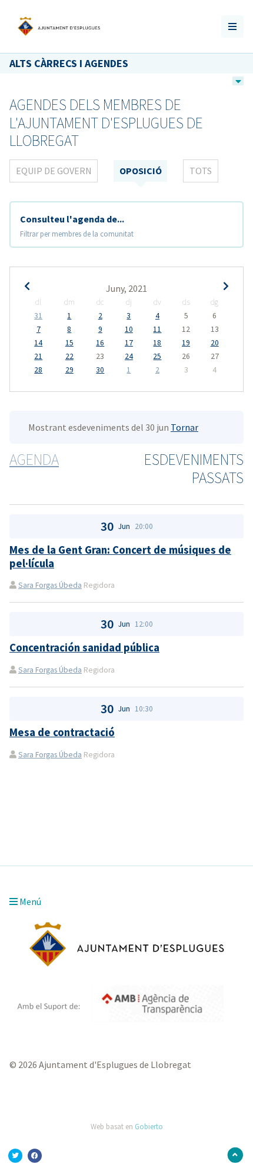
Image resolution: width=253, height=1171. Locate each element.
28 (38, 370)
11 (157, 329)
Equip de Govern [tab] (54, 171)
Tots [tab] (200, 171)
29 (69, 370)
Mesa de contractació (62, 732)
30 (100, 370)
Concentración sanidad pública (84, 647)
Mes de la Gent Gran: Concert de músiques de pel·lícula (120, 556)
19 (186, 343)
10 (129, 329)
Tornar (184, 427)
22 (69, 356)
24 (129, 356)
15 (69, 343)
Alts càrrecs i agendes (68, 63)
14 (38, 343)
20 (215, 343)
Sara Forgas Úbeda (50, 585)
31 (38, 316)
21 (38, 356)
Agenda (34, 459)
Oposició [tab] (140, 171)
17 (129, 343)
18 (157, 343)
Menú (29, 901)
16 (100, 343)
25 (157, 356)
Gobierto (149, 1126)
